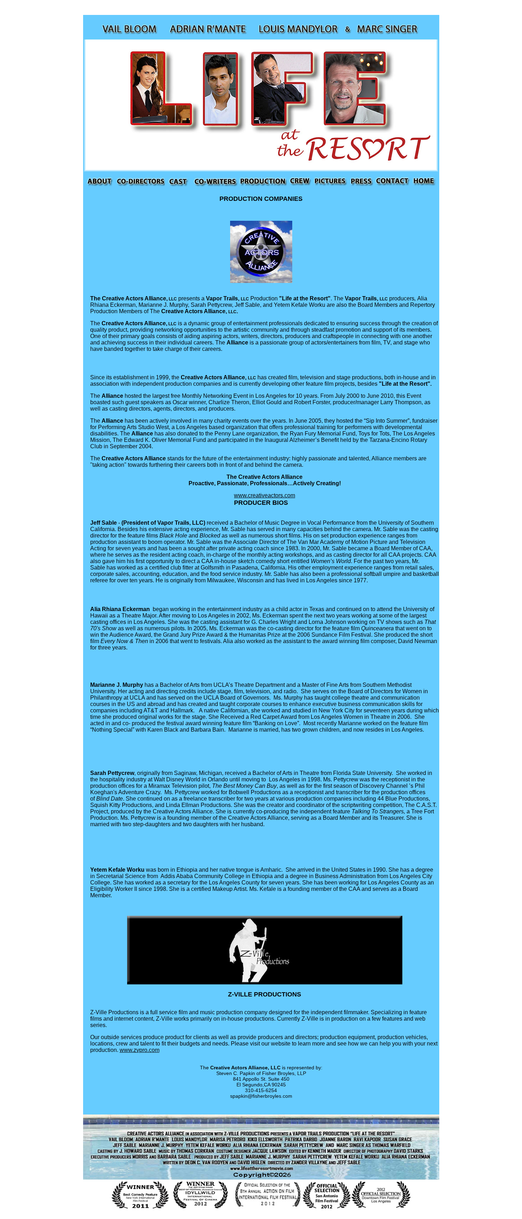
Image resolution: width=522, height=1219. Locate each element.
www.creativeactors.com (264, 495)
